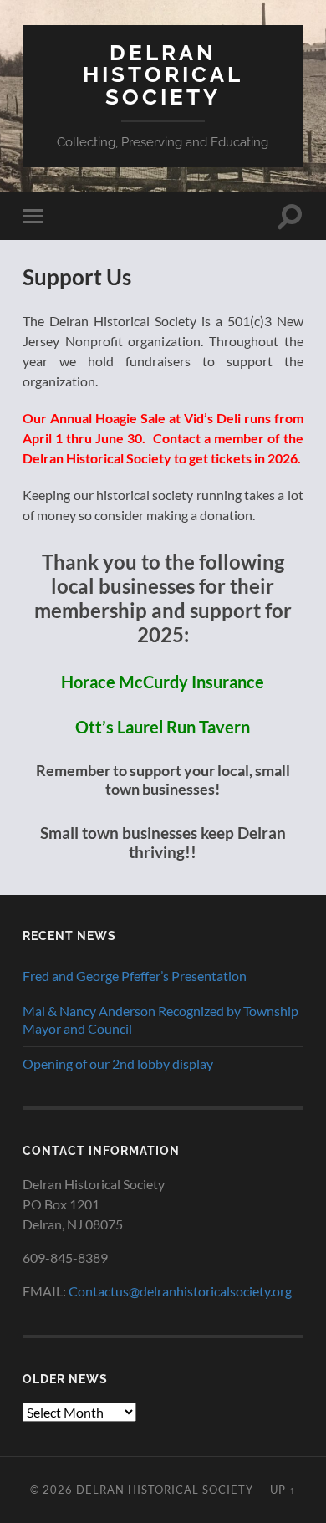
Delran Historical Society (163, 74)
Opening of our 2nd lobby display (118, 1063)
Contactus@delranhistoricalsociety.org (180, 1291)
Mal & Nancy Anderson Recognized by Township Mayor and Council (160, 1019)
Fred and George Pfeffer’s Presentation (135, 976)
